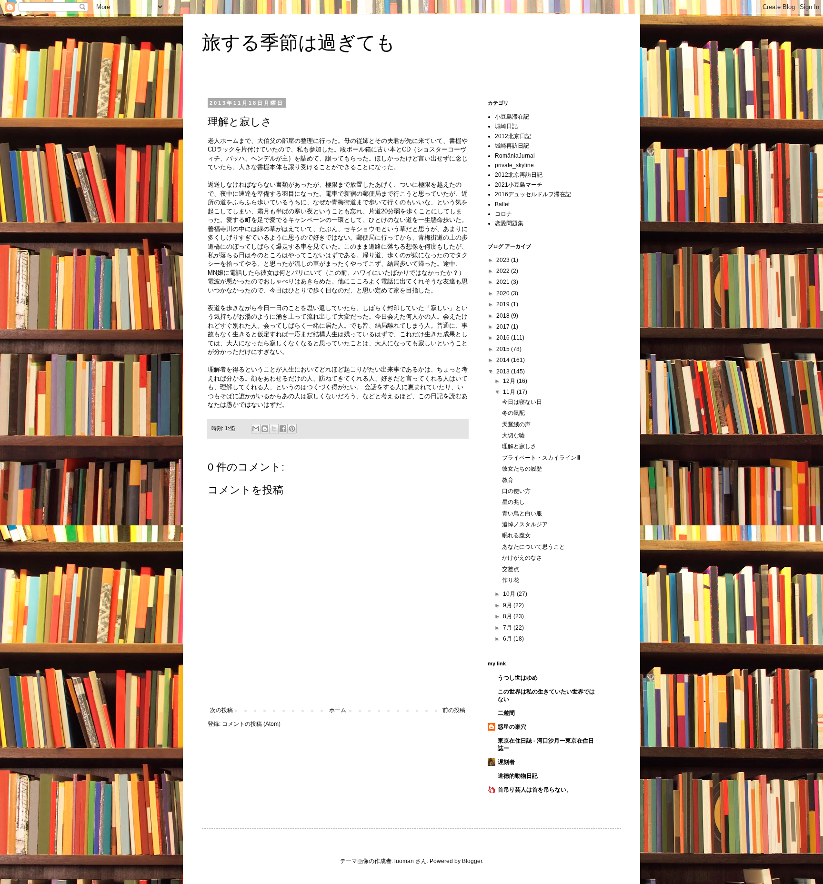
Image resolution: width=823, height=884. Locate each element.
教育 (507, 480)
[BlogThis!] (265, 428)
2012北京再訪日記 (518, 174)
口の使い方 (516, 491)
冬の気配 (513, 413)
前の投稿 (453, 710)
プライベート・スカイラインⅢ (541, 457)
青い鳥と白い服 (522, 513)
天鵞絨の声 (516, 424)
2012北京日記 (513, 136)
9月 (508, 605)
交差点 (510, 569)
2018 (503, 315)
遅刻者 (506, 762)
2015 (503, 349)
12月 (510, 381)
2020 (503, 293)
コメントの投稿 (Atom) (251, 724)
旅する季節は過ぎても (298, 42)
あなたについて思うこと (533, 546)
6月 (508, 638)
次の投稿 (221, 710)
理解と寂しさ (519, 446)
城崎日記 (506, 126)
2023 (503, 260)
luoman (404, 861)
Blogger (472, 861)
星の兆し (513, 502)
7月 (508, 627)
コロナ (503, 214)
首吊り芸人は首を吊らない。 (535, 789)
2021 (503, 282)
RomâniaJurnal (515, 155)
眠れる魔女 (516, 535)
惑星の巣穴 (512, 726)
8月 (508, 616)
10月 (510, 594)
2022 (503, 271)
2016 (503, 337)
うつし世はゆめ (518, 677)
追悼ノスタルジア (525, 524)
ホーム (337, 710)
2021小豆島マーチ (518, 184)
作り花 (510, 580)
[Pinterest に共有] (292, 428)
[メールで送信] (256, 428)
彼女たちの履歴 (522, 468)
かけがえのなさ (522, 557)
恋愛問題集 (509, 223)
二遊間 (506, 713)
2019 (503, 304)
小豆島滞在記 (512, 116)
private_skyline (514, 165)
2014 (503, 360)
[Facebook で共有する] (283, 428)
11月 (510, 392)
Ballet (502, 204)
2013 (503, 371)
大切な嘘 (513, 435)
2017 (503, 326)
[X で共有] (274, 428)
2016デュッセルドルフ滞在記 (533, 194)
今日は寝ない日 (522, 402)
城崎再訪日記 (512, 145)
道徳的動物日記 (518, 776)
